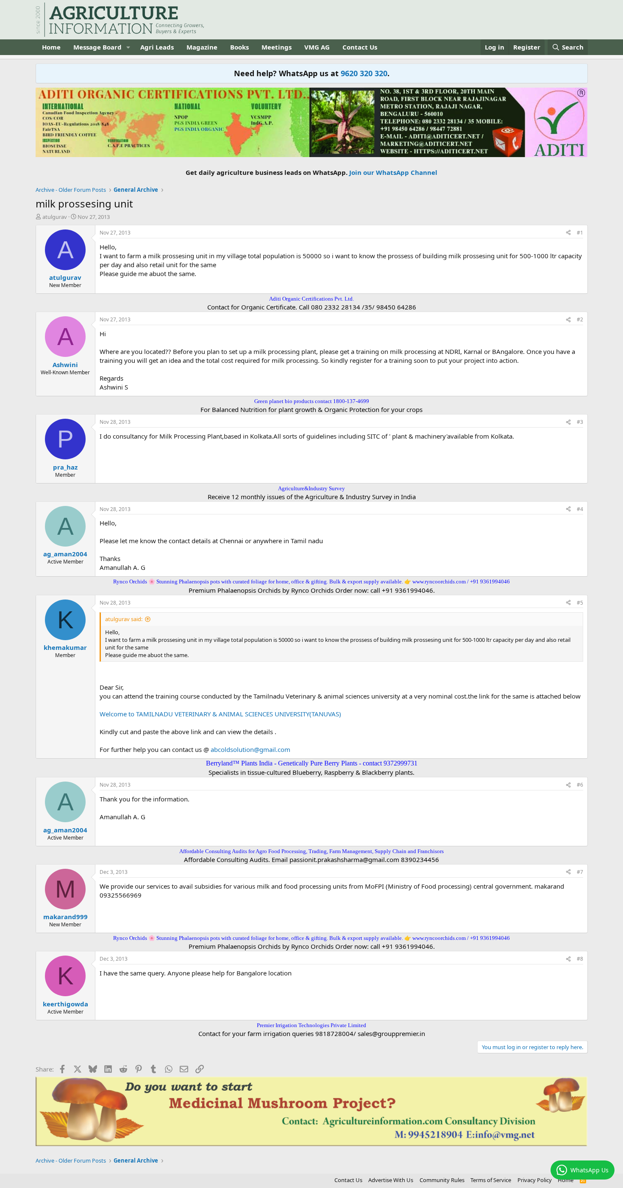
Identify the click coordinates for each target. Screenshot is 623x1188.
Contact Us (359, 47)
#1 (580, 232)
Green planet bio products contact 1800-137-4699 (311, 401)
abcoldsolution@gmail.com (250, 749)
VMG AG (317, 47)
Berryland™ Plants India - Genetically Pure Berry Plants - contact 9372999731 (311, 763)
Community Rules (442, 1180)
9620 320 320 (364, 73)
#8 (580, 958)
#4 (580, 509)
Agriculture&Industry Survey (311, 488)
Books (239, 47)
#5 (580, 602)
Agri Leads (157, 47)
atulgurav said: (123, 619)
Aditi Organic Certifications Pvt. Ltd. (311, 299)
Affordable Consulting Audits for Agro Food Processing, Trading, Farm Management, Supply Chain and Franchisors (311, 851)
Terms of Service (490, 1180)
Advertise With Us (390, 1180)
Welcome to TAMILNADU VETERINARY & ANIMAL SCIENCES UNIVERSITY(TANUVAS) (220, 714)
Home (51, 47)
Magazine (201, 47)
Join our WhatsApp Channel (393, 172)
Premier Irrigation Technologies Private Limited (311, 1025)
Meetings (276, 47)
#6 (580, 784)
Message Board (97, 47)
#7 (580, 872)
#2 (580, 319)
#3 (580, 421)
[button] (128, 47)
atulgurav (54, 217)
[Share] (568, 233)
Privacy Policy (534, 1180)
